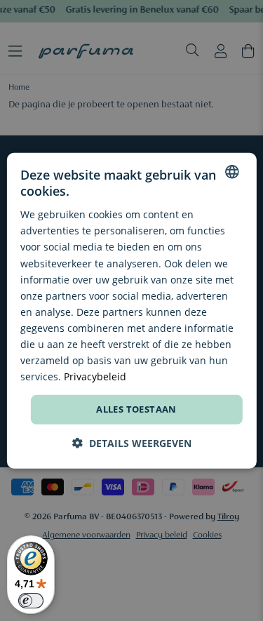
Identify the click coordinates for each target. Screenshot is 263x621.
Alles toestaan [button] (136, 409)
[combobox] (232, 171)
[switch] (30, 600)
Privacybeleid (95, 376)
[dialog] (131, 310)
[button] (131, 443)
